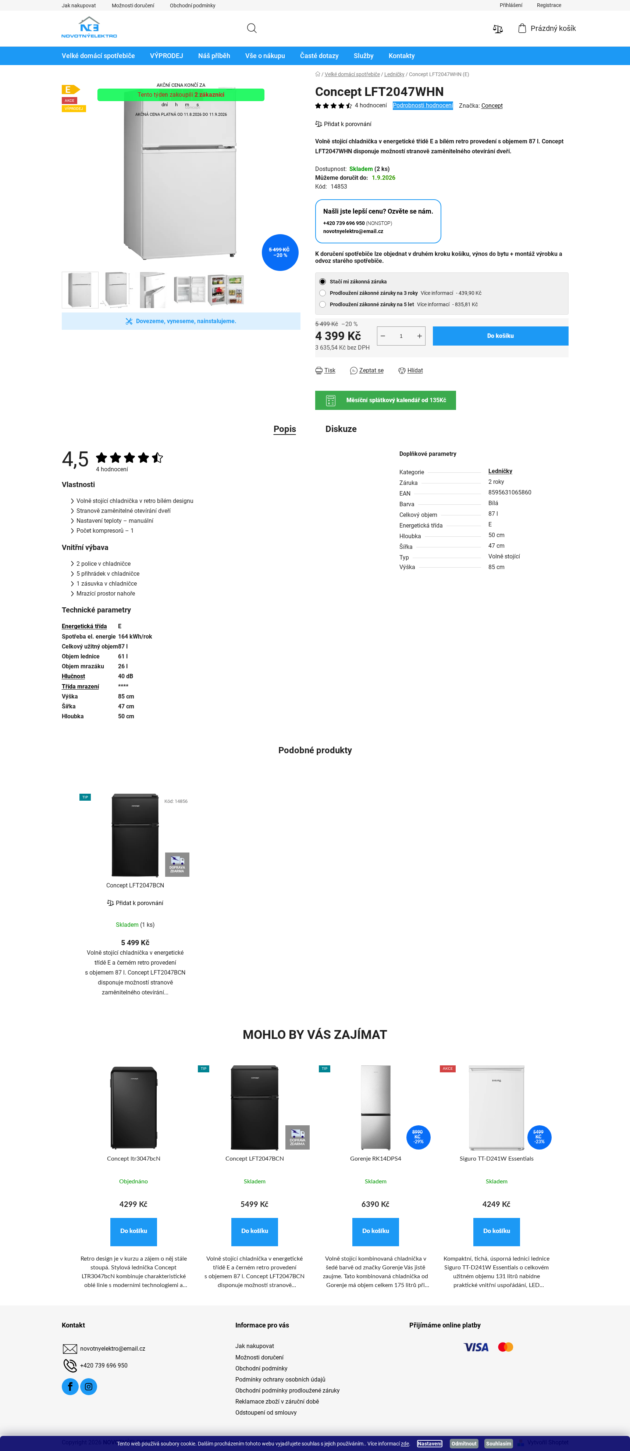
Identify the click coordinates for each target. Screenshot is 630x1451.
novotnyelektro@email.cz (112, 1348)
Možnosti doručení (133, 5)
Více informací (437, 293)
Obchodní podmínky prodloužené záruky (287, 1390)
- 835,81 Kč (404, 304)
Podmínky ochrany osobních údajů (280, 1379)
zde (405, 1444)
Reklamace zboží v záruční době (277, 1401)
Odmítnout (464, 1444)
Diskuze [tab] (341, 429)
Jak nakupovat (79, 5)
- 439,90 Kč (405, 293)
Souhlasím (498, 1444)
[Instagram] (88, 1386)
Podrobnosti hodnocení (423, 105)
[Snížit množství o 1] (382, 336)
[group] (133, 1181)
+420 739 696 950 (104, 1365)
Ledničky (500, 471)
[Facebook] (70, 1386)
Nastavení (430, 1444)
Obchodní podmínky (193, 5)
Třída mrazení (80, 686)
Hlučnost (73, 676)
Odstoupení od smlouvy (266, 1412)
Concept (492, 105)
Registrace (549, 5)
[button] (133, 1232)
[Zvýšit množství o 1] (419, 336)
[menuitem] (98, 56)
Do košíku (500, 335)
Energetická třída (84, 626)
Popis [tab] (285, 429)
